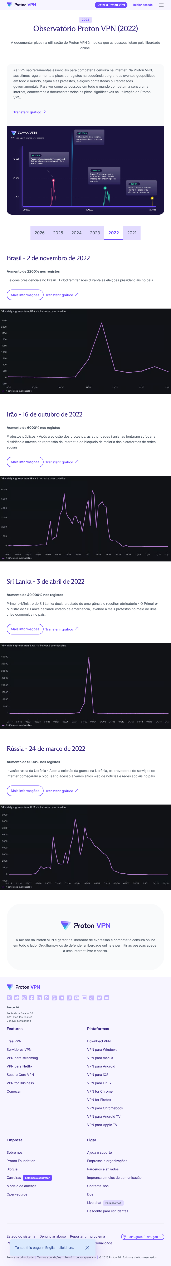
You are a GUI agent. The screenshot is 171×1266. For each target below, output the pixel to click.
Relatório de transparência (80, 1257)
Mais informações (27, 296)
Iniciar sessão (143, 5)
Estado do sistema (21, 1236)
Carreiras (14, 1177)
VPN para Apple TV (102, 1125)
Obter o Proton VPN (111, 5)
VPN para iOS (97, 1075)
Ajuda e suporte (99, 1152)
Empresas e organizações (107, 1161)
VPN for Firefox (99, 1100)
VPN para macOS (100, 1058)
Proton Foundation (21, 1161)
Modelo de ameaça (21, 1186)
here (70, 1247)
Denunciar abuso (52, 1236)
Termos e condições (49, 1257)
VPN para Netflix (20, 1066)
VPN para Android (101, 1066)
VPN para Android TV (104, 1116)
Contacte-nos (98, 1186)
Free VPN (14, 1041)
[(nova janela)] (9, 997)
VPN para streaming (22, 1058)
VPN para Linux (99, 1083)
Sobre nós (15, 1152)
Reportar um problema (87, 1236)
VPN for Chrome (100, 1091)
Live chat (94, 1203)
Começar (14, 1091)
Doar (91, 1194)
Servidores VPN (19, 1049)
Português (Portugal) (142, 1237)
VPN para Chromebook (105, 1108)
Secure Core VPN (20, 1075)
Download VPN (99, 1041)
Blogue (12, 1169)
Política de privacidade (20, 1257)
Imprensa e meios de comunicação (114, 1177)
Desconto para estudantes (107, 1211)
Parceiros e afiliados (103, 1169)
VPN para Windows (102, 1049)
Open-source (17, 1194)
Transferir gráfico (27, 112)
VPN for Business (20, 1083)
